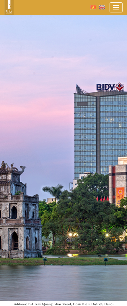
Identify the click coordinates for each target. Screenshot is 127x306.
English (102, 7)
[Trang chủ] (9, 7)
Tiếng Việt (93, 7)
